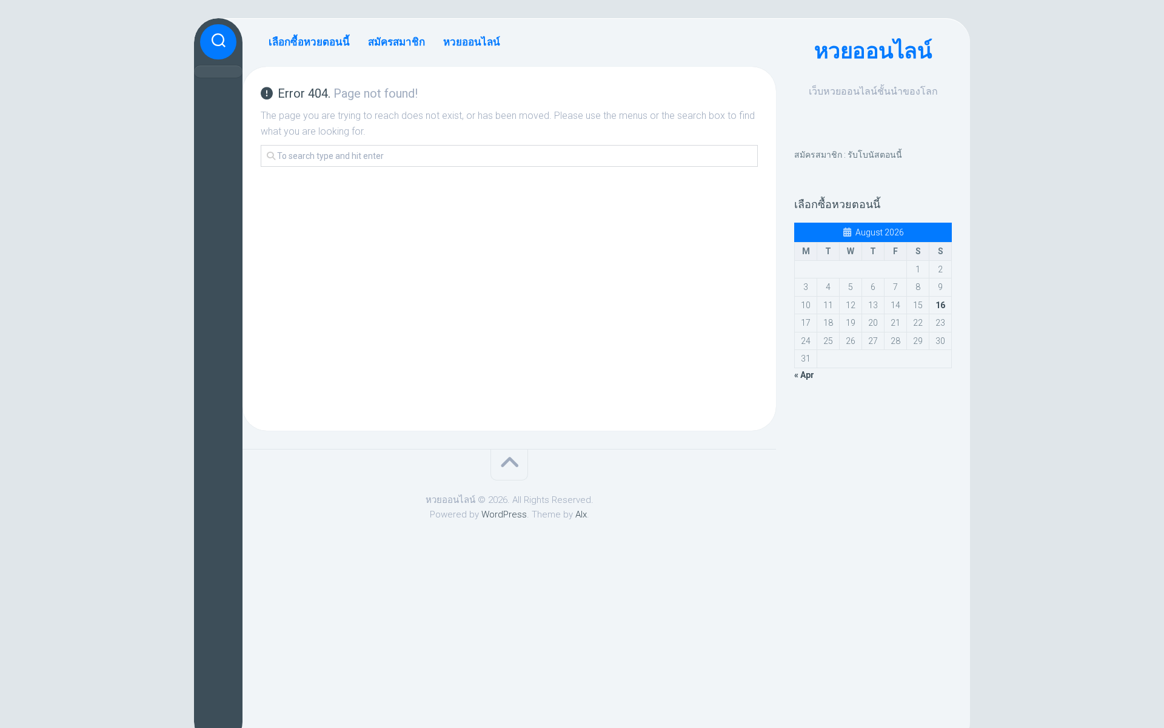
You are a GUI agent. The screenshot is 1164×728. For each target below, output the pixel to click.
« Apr (804, 375)
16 (940, 305)
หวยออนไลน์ (873, 51)
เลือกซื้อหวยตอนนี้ (309, 42)
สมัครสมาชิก (396, 42)
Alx (581, 514)
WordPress (504, 514)
